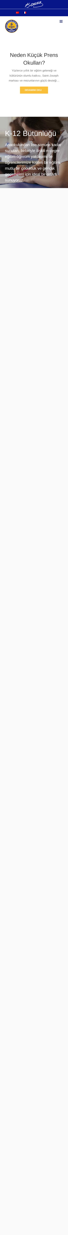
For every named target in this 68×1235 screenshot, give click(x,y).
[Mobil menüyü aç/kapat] (61, 21)
